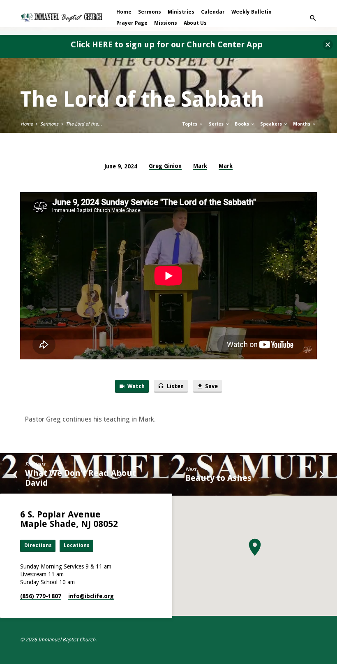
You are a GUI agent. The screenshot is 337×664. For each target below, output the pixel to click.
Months (302, 124)
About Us (195, 23)
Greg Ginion (165, 166)
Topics (190, 124)
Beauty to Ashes (218, 478)
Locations (77, 545)
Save (211, 386)
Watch (135, 386)
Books (242, 124)
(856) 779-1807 (40, 596)
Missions (165, 23)
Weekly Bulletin (251, 12)
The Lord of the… (84, 124)
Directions (38, 545)
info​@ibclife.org (91, 596)
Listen (175, 386)
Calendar (213, 12)
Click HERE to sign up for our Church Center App (167, 44)
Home (124, 12)
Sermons (149, 12)
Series (217, 124)
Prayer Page (132, 23)
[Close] (328, 45)
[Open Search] (313, 18)
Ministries (181, 12)
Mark (200, 166)
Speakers (271, 124)
